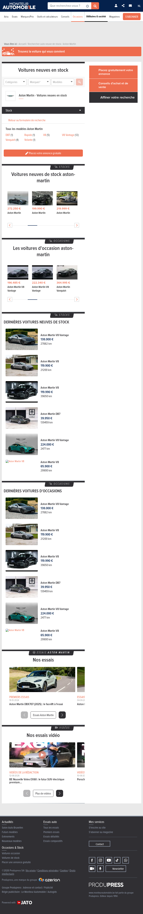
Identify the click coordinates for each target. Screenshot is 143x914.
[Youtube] (109, 860)
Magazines (114, 16)
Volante (28, 140)
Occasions (78, 16)
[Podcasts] (100, 868)
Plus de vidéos (43, 793)
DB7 (8, 135)
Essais (15, 16)
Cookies (64, 870)
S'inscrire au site (97, 827)
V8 (44, 135)
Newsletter (118, 869)
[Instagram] (100, 860)
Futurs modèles (10, 832)
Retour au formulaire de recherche (26, 120)
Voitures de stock (11, 858)
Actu (6, 16)
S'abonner (131, 17)
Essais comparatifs (53, 841)
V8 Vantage (68, 135)
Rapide (28, 135)
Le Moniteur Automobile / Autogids (39, 892)
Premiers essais (51, 832)
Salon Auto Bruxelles (12, 827)
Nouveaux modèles (12, 841)
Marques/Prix (27, 16)
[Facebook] (92, 860)
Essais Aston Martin (43, 715)
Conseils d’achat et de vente (113, 85)
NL (139, 5)
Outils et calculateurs (47, 16)
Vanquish (10, 140)
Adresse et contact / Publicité (38, 887)
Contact (100, 844)
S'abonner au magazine (101, 832)
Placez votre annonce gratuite (44, 153)
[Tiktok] (117, 860)
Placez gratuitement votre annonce (115, 72)
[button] (62, 715)
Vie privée (31, 870)
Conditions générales (47, 870)
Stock (9, 110)
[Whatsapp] (125, 860)
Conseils (65, 16)
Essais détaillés (51, 836)
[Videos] (92, 868)
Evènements (8, 836)
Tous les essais (51, 827)
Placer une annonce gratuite (16, 862)
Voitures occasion (11, 853)
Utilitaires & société (96, 16)
